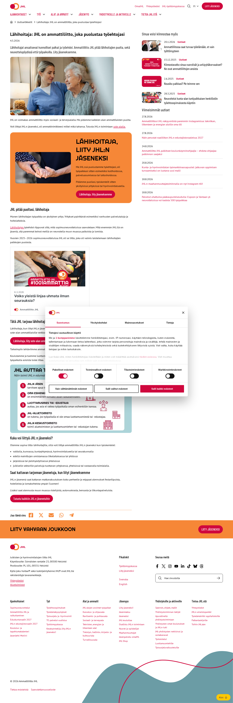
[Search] (218, 578)
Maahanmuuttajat (127, 632)
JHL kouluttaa (125, 620)
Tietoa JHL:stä (149, 14)
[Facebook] (157, 566)
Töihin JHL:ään (199, 624)
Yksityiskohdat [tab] (98, 322)
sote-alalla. (119, 126)
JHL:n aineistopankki (201, 612)
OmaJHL (139, 6)
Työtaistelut (161, 639)
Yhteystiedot (153, 6)
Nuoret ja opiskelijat (129, 628)
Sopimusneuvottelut (20, 607)
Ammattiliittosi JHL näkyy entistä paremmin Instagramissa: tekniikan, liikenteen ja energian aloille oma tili (179, 123)
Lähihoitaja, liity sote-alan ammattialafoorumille (38, 341)
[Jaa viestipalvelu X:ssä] (41, 515)
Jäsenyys (84, 14)
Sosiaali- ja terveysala (93, 620)
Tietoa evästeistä (19, 689)
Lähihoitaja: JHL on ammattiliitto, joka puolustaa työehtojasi (69, 22)
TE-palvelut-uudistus (56, 620)
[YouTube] (176, 566)
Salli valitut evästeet (117, 388)
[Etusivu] (11, 22)
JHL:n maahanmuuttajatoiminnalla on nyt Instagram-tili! (172, 183)
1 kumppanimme (65, 338)
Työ (39, 14)
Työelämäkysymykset (56, 612)
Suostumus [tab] (63, 322)
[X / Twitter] (163, 566)
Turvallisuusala (90, 639)
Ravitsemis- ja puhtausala (95, 616)
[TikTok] (189, 566)
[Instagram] (170, 566)
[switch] (98, 376)
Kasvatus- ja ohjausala (93, 612)
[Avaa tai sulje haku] (189, 6)
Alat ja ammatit (59, 14)
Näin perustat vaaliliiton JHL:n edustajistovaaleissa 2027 (172, 137)
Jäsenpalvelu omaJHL (129, 636)
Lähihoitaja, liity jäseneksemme (95, 194)
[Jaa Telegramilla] (71, 515)
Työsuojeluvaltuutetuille (167, 647)
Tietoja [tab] (170, 322)
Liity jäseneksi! (126, 607)
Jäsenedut (124, 616)
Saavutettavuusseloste (43, 689)
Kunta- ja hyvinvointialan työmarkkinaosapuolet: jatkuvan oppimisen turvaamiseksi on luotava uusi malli (179, 169)
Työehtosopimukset (55, 607)
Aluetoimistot (17, 584)
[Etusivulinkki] (17, 6)
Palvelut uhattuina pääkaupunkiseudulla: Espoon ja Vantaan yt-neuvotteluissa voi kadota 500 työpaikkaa (176, 198)
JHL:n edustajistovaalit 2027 (24, 623)
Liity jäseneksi (212, 6)
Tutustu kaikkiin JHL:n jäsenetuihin (31, 498)
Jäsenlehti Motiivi (18, 635)
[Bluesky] (195, 566)
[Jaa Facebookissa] (30, 515)
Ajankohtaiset (18, 14)
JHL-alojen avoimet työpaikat (97, 607)
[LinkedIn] (182, 566)
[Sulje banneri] (183, 312)
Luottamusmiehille (164, 643)
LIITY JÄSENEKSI (210, 529)
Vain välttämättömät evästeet (71, 388)
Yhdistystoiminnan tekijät (167, 612)
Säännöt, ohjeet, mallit (166, 607)
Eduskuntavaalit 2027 (21, 619)
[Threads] (202, 566)
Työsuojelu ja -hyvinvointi (59, 616)
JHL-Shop (123, 641)
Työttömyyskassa (128, 566)
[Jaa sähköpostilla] (51, 515)
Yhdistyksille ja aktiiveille (115, 14)
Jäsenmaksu (124, 612)
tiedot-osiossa (148, 357)
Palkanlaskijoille (199, 620)
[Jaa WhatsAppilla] (61, 515)
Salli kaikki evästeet (162, 388)
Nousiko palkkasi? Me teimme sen (182, 83)
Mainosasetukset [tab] (134, 322)
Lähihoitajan (17, 227)
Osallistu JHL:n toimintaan (131, 624)
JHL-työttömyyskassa (173, 6)
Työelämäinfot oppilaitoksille (206, 616)
